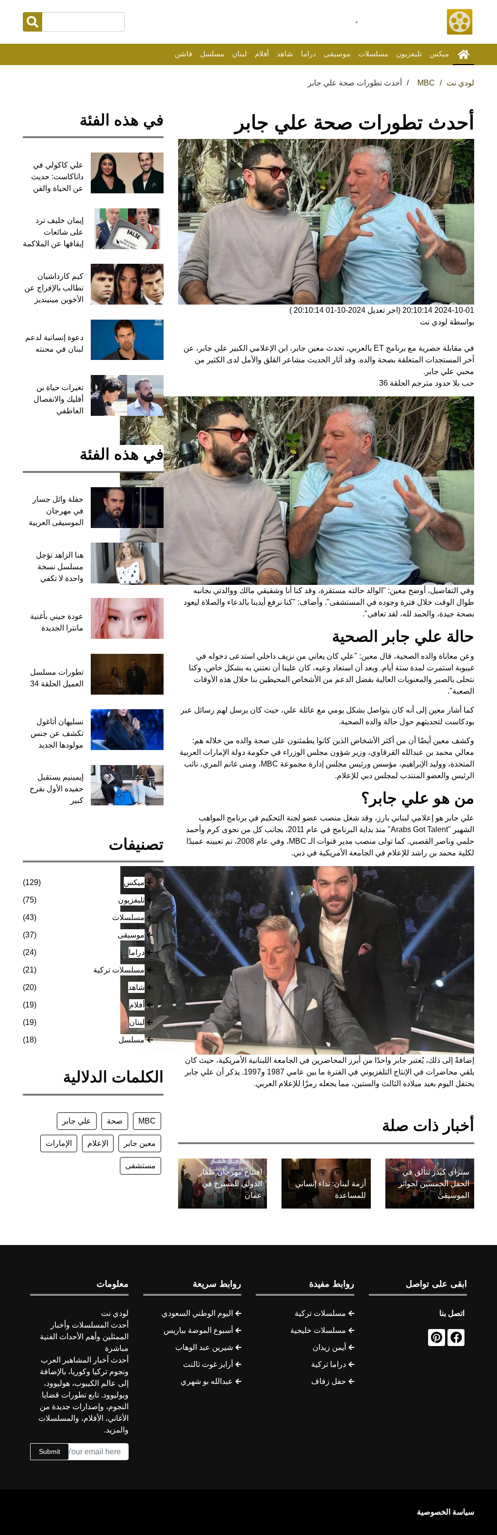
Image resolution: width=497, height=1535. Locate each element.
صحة (115, 1121)
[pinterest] (436, 1337)
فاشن (183, 54)
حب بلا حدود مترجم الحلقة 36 (426, 383)
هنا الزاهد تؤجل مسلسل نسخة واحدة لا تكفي (59, 566)
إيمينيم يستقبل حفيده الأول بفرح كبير (56, 788)
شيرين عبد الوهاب (204, 1347)
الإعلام (97, 1143)
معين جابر (140, 1143)
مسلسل (212, 54)
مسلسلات (373, 54)
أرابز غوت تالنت (208, 1364)
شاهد (285, 54)
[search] (32, 22)
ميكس (439, 54)
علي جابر (76, 1121)
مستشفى (140, 1165)
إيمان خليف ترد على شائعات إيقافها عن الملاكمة (53, 232)
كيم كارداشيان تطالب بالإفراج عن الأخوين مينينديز (53, 288)
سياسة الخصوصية (445, 1512)
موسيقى (337, 54)
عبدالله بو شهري (207, 1381)
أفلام (262, 54)
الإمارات (59, 1143)
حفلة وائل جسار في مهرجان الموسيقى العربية (56, 511)
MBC (147, 1121)
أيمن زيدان (329, 1347)
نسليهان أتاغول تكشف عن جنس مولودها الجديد (57, 733)
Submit (49, 1451)
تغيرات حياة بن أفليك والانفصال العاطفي (58, 399)
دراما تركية (328, 1364)
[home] (463, 54)
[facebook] (455, 1337)
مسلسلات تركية (119, 970)
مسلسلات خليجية (318, 1330)
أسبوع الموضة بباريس (198, 1330)
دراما (308, 54)
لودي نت (460, 83)
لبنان (239, 54)
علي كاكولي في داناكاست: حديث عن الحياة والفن (57, 176)
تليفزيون (409, 54)
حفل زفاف (328, 1381)
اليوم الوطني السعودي (197, 1313)
